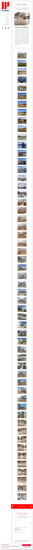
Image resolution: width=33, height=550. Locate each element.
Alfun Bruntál (13, 507)
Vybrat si (7, 547)
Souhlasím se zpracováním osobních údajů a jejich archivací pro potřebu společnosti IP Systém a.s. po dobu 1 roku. (22, 541)
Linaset (30, 506)
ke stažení (7, 19)
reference (7, 17)
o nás (8, 14)
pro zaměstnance (6, 24)
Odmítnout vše (27, 547)
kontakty (7, 21)
